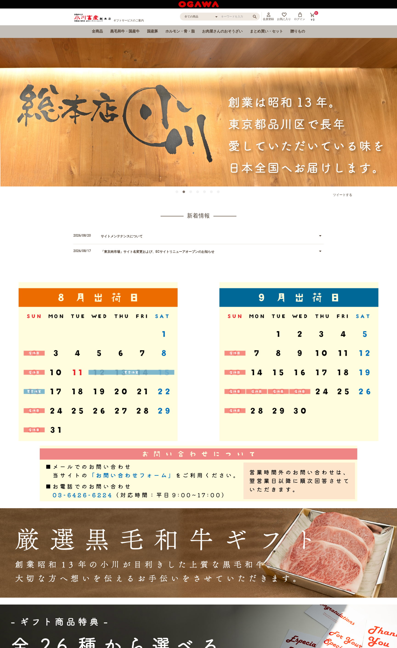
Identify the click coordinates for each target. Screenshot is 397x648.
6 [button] (212, 192)
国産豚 (152, 31)
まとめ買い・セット (266, 31)
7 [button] (219, 192)
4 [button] (198, 192)
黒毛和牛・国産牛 (125, 31)
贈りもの (297, 31)
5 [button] (205, 192)
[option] (198, 112)
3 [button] (191, 192)
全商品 (97, 31)
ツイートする (342, 195)
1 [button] (178, 192)
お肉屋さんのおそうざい (222, 31)
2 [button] (184, 192)
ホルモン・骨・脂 (180, 31)
